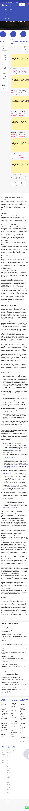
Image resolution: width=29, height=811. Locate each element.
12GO (5, 64)
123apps (6, 62)
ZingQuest (7, 18)
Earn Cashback (8, 9)
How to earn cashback (7, 2)
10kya (5, 57)
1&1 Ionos (6, 59)
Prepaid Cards (8, 14)
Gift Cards (7, 4)
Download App (18, 1)
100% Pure (6, 55)
